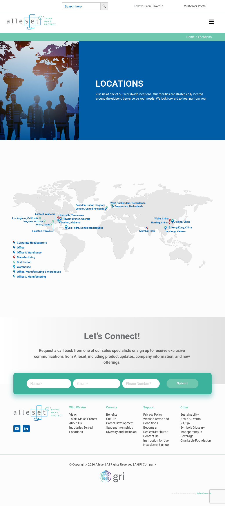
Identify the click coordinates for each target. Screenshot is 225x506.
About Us (75, 423)
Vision (73, 414)
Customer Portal (195, 6)
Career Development (120, 423)
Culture (111, 419)
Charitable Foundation (195, 440)
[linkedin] (26, 428)
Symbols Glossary (192, 427)
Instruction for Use (156, 440)
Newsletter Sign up (156, 444)
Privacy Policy (152, 414)
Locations (76, 432)
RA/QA (185, 423)
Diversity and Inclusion (121, 432)
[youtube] (16, 428)
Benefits (111, 414)
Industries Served (81, 427)
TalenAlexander (204, 493)
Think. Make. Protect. (83, 419)
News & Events (190, 419)
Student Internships (119, 427)
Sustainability (189, 414)
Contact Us (150, 436)
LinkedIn (157, 6)
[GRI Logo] (112, 471)
